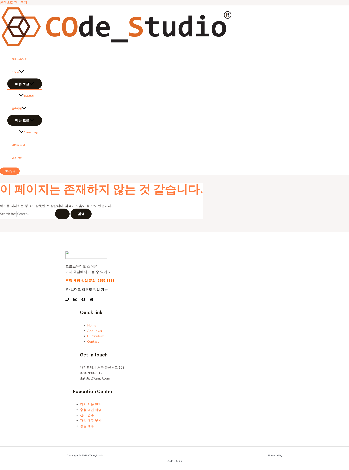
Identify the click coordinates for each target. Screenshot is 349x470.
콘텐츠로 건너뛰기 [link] (13, 2)
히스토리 (29, 96)
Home (91, 325)
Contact (93, 341)
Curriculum (95, 336)
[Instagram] (91, 300)
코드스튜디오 (19, 59)
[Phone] (67, 300)
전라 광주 (87, 415)
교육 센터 (17, 158)
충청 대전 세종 (90, 410)
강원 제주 (87, 426)
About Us (94, 331)
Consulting (31, 132)
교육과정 (17, 108)
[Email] (75, 300)
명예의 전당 (18, 145)
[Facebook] (83, 300)
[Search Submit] (62, 214)
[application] (21, 72)
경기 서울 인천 (90, 404)
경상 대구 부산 (90, 420)
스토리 (15, 72)
